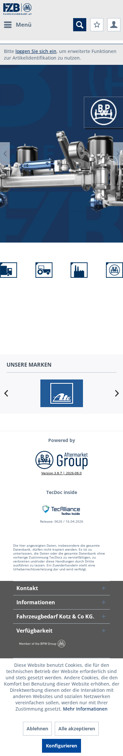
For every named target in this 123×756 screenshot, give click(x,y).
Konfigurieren (61, 746)
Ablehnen (37, 728)
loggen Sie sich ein (35, 51)
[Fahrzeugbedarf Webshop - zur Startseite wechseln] (17, 9)
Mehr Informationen (85, 709)
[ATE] (61, 393)
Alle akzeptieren (76, 728)
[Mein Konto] (113, 24)
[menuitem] (17, 24)
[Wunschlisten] (96, 24)
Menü (23, 24)
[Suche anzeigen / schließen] (79, 24)
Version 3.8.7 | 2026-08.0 (61, 473)
